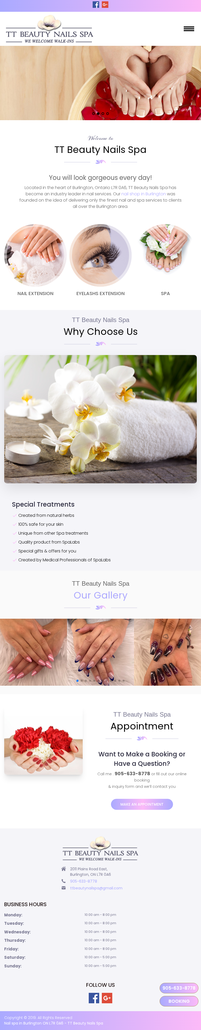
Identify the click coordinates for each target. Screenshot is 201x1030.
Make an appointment (142, 804)
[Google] (105, 4)
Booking (179, 1001)
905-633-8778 (179, 988)
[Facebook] (96, 4)
